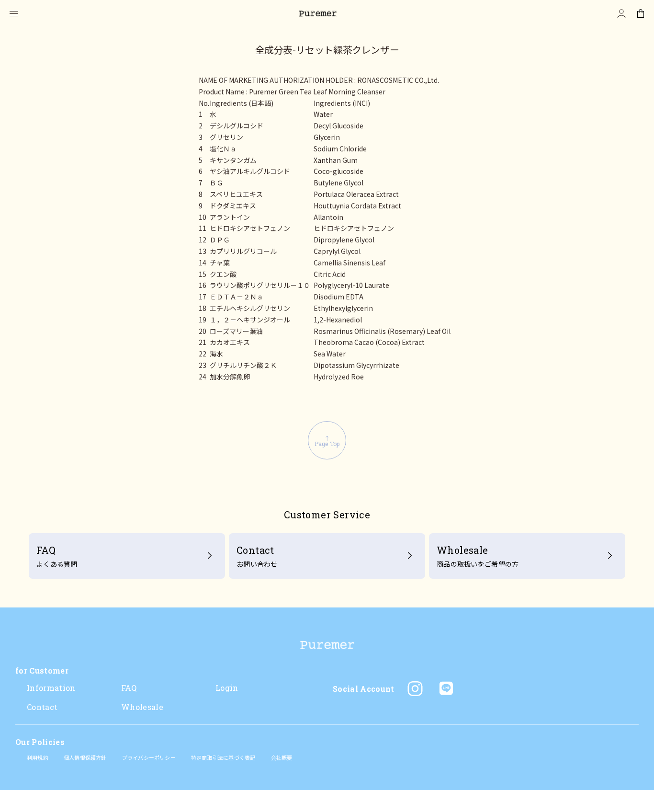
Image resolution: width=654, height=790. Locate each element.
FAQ (128, 688)
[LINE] (445, 688)
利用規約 (37, 757)
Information (51, 688)
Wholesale (142, 707)
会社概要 (282, 757)
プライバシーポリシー (149, 757)
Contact (42, 707)
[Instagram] (415, 688)
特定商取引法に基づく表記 (223, 757)
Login (226, 688)
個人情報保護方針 (85, 757)
